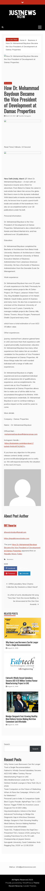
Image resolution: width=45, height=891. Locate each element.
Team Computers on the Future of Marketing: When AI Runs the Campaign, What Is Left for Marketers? (22, 792)
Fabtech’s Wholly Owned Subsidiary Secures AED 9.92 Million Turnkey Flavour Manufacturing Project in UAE (22, 680)
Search (7, 744)
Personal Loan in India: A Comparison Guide (22, 798)
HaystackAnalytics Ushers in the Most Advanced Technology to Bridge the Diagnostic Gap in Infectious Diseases (20, 814)
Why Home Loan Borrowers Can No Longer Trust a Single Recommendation (22, 643)
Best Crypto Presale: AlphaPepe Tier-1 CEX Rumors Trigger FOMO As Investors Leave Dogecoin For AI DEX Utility (22, 804)
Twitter (24, 568)
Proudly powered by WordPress (18, 883)
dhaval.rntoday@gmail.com (15, 532)
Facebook (11, 568)
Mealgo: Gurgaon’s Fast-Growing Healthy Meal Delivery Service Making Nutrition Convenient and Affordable (21, 719)
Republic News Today (13, 554)
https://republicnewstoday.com (16, 538)
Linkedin (25, 573)
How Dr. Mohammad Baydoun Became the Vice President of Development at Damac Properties (22, 547)
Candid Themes (29, 886)
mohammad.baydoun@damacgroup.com (20, 434)
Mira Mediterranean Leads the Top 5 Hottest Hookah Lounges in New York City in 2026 (22, 783)
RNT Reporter (10, 525)
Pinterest (11, 573)
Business (8, 83)
